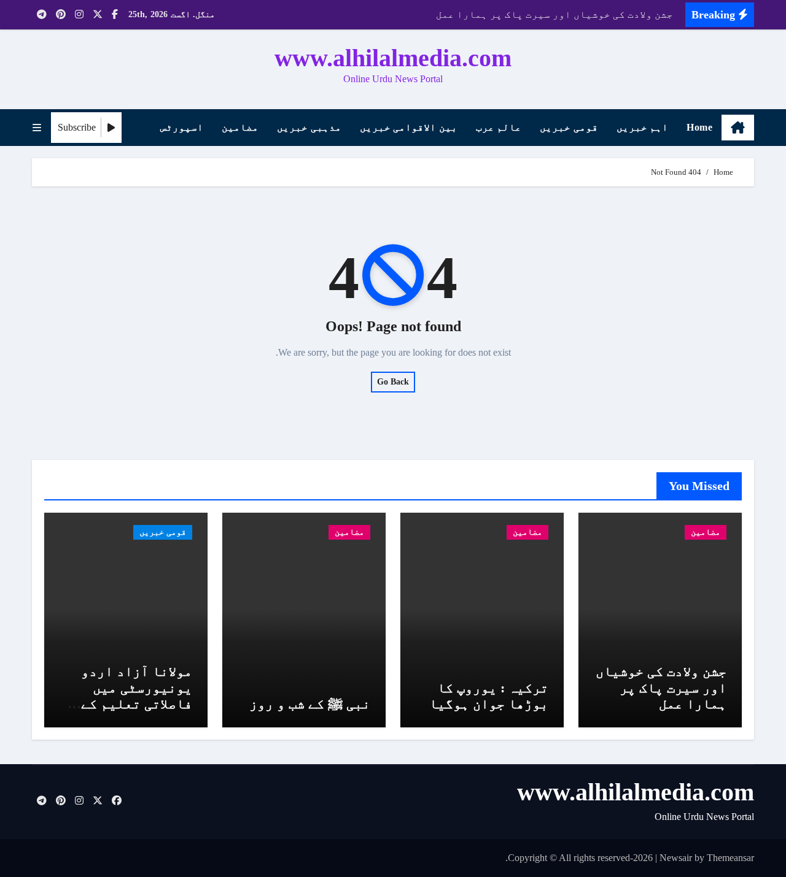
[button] (37, 128)
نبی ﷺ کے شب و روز (309, 703)
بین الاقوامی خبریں (408, 127)
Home (699, 127)
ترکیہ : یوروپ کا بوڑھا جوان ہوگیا (488, 695)
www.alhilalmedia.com (393, 58)
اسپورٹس (181, 127)
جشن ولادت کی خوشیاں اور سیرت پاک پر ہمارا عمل (661, 687)
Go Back (393, 381)
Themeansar (730, 857)
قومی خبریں (569, 127)
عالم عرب (499, 127)
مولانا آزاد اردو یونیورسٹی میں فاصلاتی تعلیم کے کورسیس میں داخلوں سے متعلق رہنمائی (128, 704)
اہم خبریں (643, 127)
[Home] (738, 127)
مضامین (240, 127)
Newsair (676, 857)
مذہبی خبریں (309, 127)
